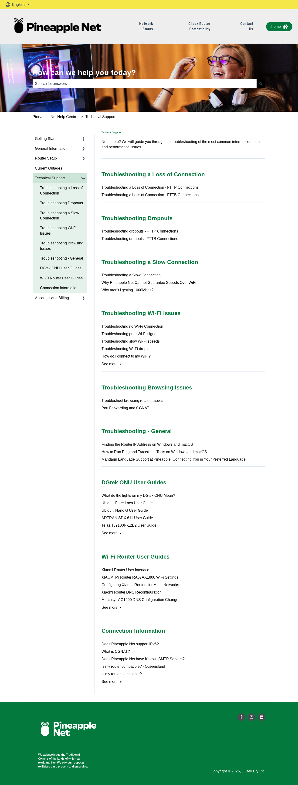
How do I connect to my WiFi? (126, 356)
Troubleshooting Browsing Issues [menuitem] (61, 245)
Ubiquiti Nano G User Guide (125, 510)
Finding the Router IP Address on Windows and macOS (147, 444)
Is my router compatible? (122, 674)
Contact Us (235, 26)
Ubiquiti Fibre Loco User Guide (127, 503)
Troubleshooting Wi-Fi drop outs (128, 349)
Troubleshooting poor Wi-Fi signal (129, 334)
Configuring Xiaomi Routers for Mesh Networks (140, 585)
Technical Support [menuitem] (50, 178)
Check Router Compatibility (192, 26)
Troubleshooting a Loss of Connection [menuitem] (61, 190)
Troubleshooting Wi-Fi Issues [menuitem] (58, 230)
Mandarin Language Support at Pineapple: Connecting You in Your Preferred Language (174, 459)
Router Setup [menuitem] (46, 158)
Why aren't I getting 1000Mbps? (127, 290)
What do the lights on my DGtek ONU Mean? (138, 495)
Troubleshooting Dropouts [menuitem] (61, 203)
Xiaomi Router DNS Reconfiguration (132, 592)
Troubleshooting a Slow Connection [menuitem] (59, 215)
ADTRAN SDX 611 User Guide (127, 518)
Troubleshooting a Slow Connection (131, 275)
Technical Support (100, 117)
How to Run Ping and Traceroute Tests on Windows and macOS (154, 452)
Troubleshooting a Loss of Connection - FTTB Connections (150, 195)
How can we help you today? (84, 72)
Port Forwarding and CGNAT (125, 408)
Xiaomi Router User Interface (125, 570)
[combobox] (145, 83)
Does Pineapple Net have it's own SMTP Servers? (143, 659)
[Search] (261, 83)
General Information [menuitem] (51, 148)
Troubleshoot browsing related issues (132, 401)
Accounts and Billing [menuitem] (52, 298)
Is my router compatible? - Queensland (133, 666)
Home (276, 26)
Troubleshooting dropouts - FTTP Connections (140, 231)
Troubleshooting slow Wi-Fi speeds (131, 341)
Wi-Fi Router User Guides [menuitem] (61, 278)
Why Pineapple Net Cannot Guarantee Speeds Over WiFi (149, 283)
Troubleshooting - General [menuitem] (61, 258)
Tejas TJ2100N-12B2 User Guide (129, 525)
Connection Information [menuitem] (59, 288)
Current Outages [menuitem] (48, 168)
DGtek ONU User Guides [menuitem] (60, 268)
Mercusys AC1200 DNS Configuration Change (140, 600)
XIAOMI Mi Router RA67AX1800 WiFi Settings (140, 577)
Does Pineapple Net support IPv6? (130, 644)
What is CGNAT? (116, 651)
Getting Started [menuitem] (47, 139)
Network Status (139, 26)
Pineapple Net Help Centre (55, 117)
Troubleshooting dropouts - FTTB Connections (140, 239)
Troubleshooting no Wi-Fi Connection (132, 326)
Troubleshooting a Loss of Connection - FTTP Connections (150, 187)
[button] (83, 139)
